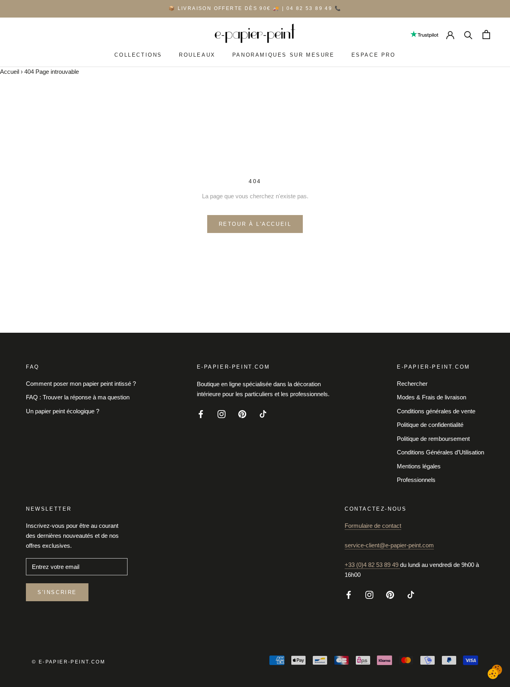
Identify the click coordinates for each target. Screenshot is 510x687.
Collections (138, 55)
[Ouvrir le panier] (486, 34)
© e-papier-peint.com (68, 662)
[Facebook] (201, 413)
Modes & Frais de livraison (431, 397)
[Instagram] (222, 413)
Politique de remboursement (433, 438)
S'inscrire (57, 592)
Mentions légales (419, 466)
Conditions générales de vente (436, 411)
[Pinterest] (242, 413)
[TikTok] (263, 413)
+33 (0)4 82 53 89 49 (372, 564)
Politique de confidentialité (430, 424)
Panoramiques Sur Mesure (283, 55)
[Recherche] (468, 34)
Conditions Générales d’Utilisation (440, 452)
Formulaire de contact (373, 525)
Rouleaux (197, 55)
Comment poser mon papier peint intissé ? (81, 383)
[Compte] (450, 34)
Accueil (9, 71)
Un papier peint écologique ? (62, 411)
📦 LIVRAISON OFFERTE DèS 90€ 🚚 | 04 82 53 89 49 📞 (255, 8)
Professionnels (416, 479)
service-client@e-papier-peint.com (389, 545)
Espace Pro (373, 55)
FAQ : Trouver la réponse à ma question (77, 397)
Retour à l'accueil (255, 224)
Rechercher (412, 383)
